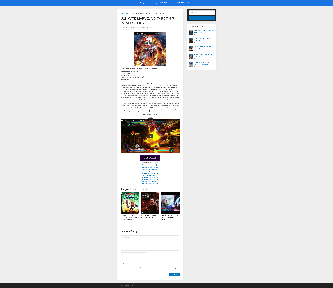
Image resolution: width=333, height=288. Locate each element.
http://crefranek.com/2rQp (150, 165)
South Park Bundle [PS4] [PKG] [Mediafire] (203, 55)
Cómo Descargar (194, 3)
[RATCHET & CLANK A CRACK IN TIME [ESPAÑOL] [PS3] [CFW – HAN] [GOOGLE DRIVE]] (130, 203)
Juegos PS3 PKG (177, 3)
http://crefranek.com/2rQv (150, 179)
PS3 (153, 27)
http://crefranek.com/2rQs (150, 173)
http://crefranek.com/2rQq (150, 167)
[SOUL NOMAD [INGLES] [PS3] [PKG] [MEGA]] (150, 203)
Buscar (202, 17)
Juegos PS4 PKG (160, 3)
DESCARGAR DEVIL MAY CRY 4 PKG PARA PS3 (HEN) (169, 217)
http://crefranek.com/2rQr (150, 169)
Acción (146, 27)
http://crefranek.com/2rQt (150, 175)
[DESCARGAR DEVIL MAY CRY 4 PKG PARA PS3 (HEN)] (170, 203)
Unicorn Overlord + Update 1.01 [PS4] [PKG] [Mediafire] (204, 63)
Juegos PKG (120, 285)
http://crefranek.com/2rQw (150, 181)
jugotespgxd (125, 27)
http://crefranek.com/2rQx (150, 183)
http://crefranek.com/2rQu (150, 177)
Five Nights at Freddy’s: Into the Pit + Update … (204, 31)
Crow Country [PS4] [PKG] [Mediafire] (202, 39)
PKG (150, 27)
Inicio (134, 3)
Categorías (144, 3)
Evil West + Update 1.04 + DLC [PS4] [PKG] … (203, 47)
